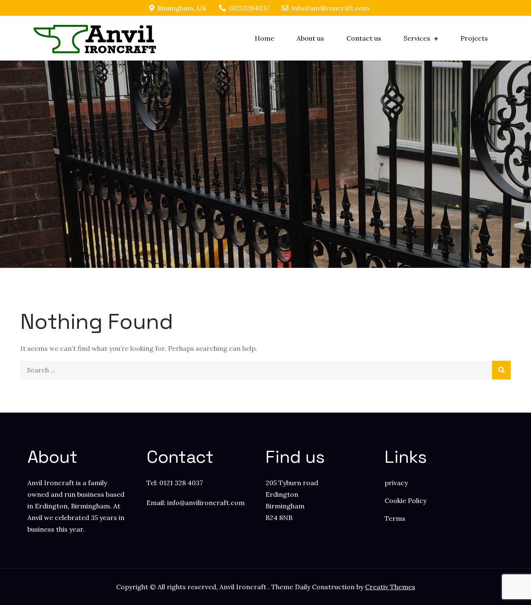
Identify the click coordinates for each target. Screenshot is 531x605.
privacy (396, 483)
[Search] (501, 370)
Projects (474, 38)
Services (417, 38)
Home (264, 38)
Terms (395, 518)
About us (310, 38)
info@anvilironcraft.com (330, 8)
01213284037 (249, 8)
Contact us (363, 38)
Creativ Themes (390, 587)
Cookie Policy (405, 500)
